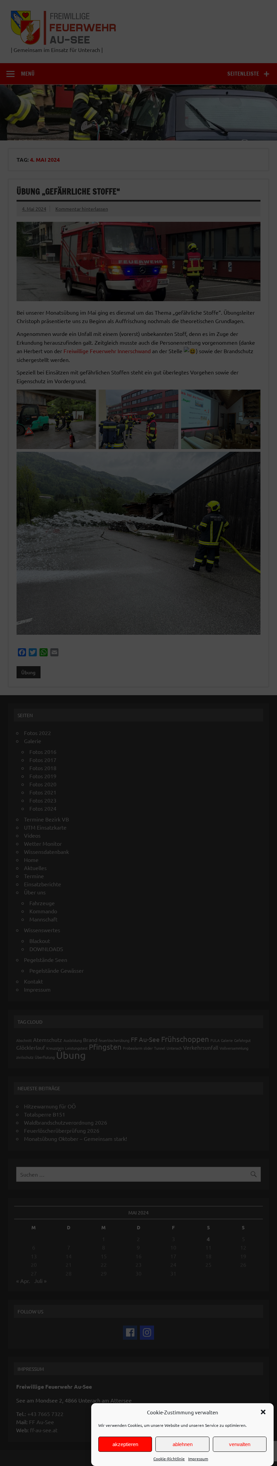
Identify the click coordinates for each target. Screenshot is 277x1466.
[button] (263, 1412)
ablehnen (183, 1444)
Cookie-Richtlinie (169, 1458)
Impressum (198, 1458)
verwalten (239, 1444)
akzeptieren (125, 1444)
